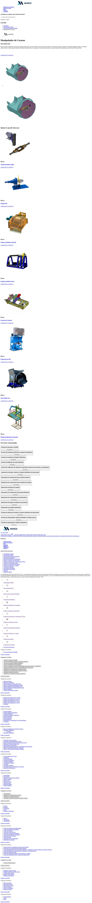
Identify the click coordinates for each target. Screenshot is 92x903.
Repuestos (5, 704)
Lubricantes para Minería (9, 568)
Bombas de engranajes (8, 682)
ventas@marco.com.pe (6, 534)
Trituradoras (6, 819)
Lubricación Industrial (8, 566)
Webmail (5, 546)
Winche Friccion (7, 783)
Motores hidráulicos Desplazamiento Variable (13, 687)
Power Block (6, 776)
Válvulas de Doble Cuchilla (7, 164)
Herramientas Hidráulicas (9, 557)
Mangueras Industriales (8, 732)
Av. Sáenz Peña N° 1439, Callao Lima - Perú (35, 534)
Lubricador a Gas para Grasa (10, 740)
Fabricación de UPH (6, 359)
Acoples (5, 806)
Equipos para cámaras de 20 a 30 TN (11, 699)
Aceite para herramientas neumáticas (11, 834)
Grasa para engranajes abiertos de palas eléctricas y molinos (16, 853)
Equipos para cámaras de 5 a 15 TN (11, 701)
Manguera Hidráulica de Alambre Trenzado (13, 729)
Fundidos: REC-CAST (8, 873)
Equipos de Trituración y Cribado (11, 565)
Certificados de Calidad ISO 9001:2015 (10, 536)
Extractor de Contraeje (6, 320)
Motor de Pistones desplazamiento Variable (13, 685)
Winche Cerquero (7, 779)
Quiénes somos (7, 8)
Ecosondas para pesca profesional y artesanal (13, 766)
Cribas (4, 818)
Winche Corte (6, 780)
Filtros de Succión (7, 889)
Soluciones (5, 25)
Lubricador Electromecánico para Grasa (12, 741)
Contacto (5, 11)
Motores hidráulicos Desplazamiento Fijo (12, 686)
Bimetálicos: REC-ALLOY (9, 870)
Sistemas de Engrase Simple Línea (11, 744)
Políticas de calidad (37, 536)
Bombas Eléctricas (7, 717)
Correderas (5, 764)
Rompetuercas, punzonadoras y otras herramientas (14, 720)
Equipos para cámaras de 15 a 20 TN (11, 697)
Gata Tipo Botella (7, 711)
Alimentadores (6, 821)
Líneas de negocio (8, 542)
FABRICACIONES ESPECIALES (11, 871)
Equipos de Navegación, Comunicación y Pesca (14, 561)
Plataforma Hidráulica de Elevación (9, 437)
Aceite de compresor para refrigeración (12, 828)
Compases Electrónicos (8, 760)
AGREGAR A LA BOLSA (7, 55)
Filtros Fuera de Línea (8, 885)
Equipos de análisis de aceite (9, 852)
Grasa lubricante (7, 837)
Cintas (4, 898)
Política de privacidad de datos (26, 536)
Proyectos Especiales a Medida (10, 28)
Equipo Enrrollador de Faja (7, 281)
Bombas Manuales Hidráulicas (10, 712)
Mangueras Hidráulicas (8, 730)
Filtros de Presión (7, 883)
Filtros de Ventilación (8, 888)
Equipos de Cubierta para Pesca (10, 563)
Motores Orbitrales (7, 689)
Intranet (5, 10)
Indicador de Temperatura (9, 768)
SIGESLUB (6, 547)
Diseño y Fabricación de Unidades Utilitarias (13, 749)
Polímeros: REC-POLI (8, 875)
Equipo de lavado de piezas (9, 836)
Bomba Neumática (7, 716)
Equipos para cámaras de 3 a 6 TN (11, 700)
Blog (4, 9)
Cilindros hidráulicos (8, 714)
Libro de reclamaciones (19, 534)
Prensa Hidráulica (7, 719)
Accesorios (5, 721)
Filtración (5, 570)
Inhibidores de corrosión (8, 839)
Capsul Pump (6, 775)
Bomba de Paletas (7, 681)
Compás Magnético (7, 759)
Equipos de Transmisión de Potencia (11, 564)
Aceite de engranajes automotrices (11, 829)
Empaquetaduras (7, 896)
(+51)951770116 (4, 532)
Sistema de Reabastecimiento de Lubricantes (13, 747)
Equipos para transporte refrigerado (11, 556)
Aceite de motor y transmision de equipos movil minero (16, 847)
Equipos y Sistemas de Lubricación (11, 560)
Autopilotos (6, 757)
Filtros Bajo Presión (7, 884)
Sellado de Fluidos (7, 572)
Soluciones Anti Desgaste (9, 569)
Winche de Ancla (7, 781)
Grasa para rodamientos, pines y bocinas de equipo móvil (16, 854)
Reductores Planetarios (8, 811)
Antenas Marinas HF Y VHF (10, 756)
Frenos (5, 809)
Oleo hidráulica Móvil (8, 555)
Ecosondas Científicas (8, 765)
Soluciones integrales (8, 7)
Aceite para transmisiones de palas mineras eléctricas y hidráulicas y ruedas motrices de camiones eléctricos (27, 849)
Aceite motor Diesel (8, 830)
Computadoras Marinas (8, 762)
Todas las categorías (5, 654)
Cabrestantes (6, 808)
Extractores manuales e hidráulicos (11, 715)
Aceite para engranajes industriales (11, 833)
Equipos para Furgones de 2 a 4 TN (11, 702)
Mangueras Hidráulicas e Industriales (11, 559)
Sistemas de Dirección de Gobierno (11, 777)
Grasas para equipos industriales (10, 838)
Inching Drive (4, 203)
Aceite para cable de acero (9, 832)
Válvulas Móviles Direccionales (10, 690)
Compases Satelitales (8, 761)
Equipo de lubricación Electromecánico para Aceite (15, 742)
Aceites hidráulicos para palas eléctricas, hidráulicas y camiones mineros (19, 851)
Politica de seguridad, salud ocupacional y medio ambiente (55, 536)
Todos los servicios (5, 676)
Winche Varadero (7, 785)
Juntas (4, 899)
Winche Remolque (7, 784)
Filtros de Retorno (7, 886)
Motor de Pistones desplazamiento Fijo (12, 683)
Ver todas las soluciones (8, 647)
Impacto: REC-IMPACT (9, 874)
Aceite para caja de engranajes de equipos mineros (14, 848)
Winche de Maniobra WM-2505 (8, 242)
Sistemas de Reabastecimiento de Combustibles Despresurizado (17, 746)
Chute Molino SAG (5, 398)
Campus (5, 548)
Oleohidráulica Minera (8, 27)
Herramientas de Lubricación (10, 745)
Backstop (5, 807)
